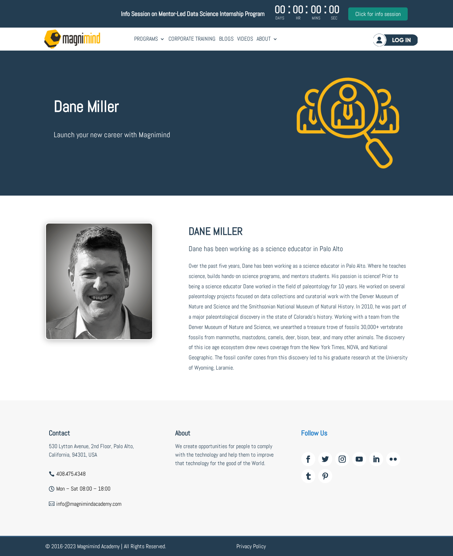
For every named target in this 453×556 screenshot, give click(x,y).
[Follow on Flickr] (393, 459)
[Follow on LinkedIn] (376, 459)
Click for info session (378, 14)
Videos (245, 38)
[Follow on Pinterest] (325, 476)
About (264, 38)
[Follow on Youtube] (359, 459)
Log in (395, 39)
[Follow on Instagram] (342, 459)
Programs (146, 38)
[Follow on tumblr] (308, 476)
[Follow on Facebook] (308, 459)
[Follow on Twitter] (325, 459)
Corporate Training (192, 38)
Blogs (226, 38)
